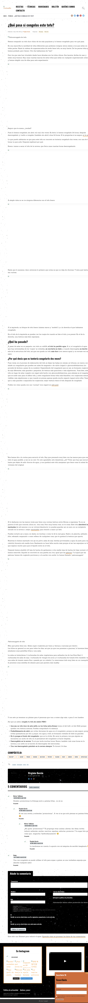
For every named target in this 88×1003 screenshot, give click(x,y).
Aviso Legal (43, 1001)
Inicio (5, 16)
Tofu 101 (46, 31)
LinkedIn (70, 757)
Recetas (19, 6)
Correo (76, 757)
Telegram (57, 757)
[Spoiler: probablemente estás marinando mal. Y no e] (10, 964)
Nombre (13, 892)
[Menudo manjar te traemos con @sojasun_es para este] (18, 972)
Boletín (55, 6)
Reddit (63, 757)
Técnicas (31, 6)
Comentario (14, 881)
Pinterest (50, 757)
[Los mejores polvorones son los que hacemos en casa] (35, 972)
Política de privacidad (10, 990)
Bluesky (21, 757)
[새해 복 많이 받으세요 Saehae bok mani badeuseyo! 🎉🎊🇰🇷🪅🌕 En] (35, 964)
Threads (28, 757)
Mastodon (42, 757)
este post (55, 385)
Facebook (35, 757)
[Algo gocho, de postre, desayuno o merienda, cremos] (10, 972)
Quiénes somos (68, 6)
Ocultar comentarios (34, 787)
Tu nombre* (59, 983)
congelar (14, 764)
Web (12, 899)
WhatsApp (11, 757)
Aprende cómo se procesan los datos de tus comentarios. (64, 937)
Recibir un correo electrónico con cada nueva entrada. (26, 924)
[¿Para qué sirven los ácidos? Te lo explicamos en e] (18, 964)
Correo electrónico (58, 892)
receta (24, 764)
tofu (27, 764)
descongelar (19, 764)
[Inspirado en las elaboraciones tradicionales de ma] (27, 964)
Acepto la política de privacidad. (63, 898)
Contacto (20, 10)
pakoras (69, 553)
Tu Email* (58, 989)
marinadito (35, 530)
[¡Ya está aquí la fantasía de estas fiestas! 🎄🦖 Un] (27, 972)
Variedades (43, 6)
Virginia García (26, 31)
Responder (15, 803)
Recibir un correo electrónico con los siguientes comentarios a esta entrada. (33, 917)
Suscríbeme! (60, 999)
